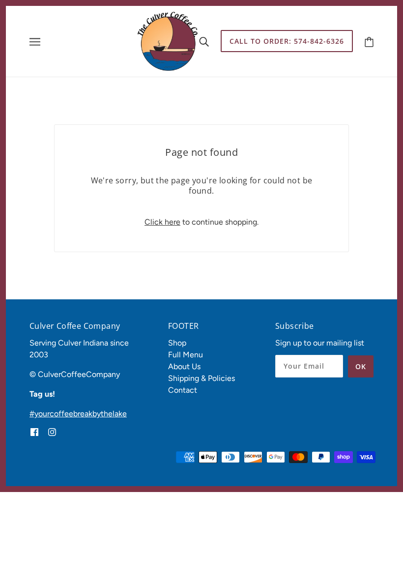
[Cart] (369, 41)
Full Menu (185, 354)
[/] (168, 40)
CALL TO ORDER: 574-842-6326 (287, 41)
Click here (162, 222)
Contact (182, 390)
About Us (184, 366)
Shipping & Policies (201, 378)
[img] (34, 431)
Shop (177, 343)
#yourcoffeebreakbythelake (78, 413)
